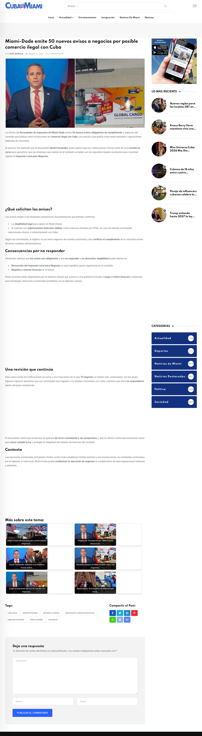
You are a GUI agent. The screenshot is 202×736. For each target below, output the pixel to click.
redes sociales (36, 620)
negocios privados (16, 620)
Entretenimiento (87, 17)
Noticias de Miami (130, 17)
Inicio (51, 17)
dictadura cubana (51, 613)
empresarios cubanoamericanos (80, 613)
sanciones (53, 620)
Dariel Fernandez (30, 613)
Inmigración (108, 17)
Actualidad (65, 17)
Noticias (149, 17)
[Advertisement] (75, 182)
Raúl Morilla (16, 54)
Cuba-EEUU (12, 613)
